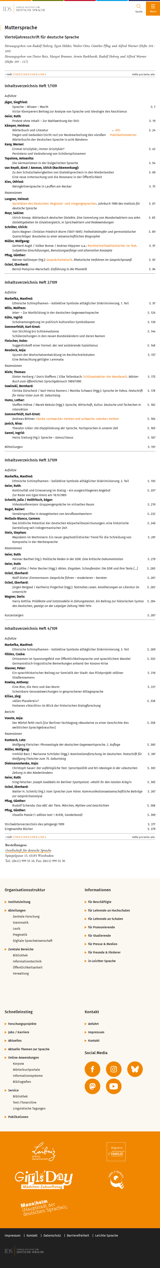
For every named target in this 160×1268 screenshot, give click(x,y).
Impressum (96, 1032)
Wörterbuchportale (26, 1070)
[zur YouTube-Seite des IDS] (114, 1086)
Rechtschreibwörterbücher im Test (112, 246)
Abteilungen (17, 910)
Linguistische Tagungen (29, 1108)
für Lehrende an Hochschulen (109, 910)
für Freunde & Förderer (104, 952)
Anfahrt (93, 1024)
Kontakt (94, 1040)
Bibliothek (20, 955)
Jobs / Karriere (18, 1032)
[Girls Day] (44, 1179)
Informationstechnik (27, 961)
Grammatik (20, 922)
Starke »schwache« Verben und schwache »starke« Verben (77, 419)
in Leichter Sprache (102, 961)
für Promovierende (101, 927)
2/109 (24, 74)
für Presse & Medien (102, 944)
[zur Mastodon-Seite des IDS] (92, 1086)
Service (13, 1090)
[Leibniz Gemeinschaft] (44, 1151)
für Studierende (99, 935)
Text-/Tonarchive (24, 1102)
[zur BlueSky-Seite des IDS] (135, 1069)
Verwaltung (21, 973)
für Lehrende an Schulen (105, 919)
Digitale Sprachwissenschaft (32, 941)
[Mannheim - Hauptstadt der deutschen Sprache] (44, 1208)
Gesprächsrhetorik (59, 260)
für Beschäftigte (99, 902)
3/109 (32, 74)
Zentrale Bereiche (21, 949)
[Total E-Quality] (116, 1179)
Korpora (18, 1063)
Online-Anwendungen (23, 1057)
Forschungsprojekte (22, 1024)
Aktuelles (15, 1040)
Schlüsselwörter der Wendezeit (105, 377)
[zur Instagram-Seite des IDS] (114, 1069)
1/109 (15, 74)
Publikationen (18, 1117)
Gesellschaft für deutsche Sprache (28, 850)
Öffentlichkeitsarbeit (28, 967)
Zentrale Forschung (26, 916)
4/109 (41, 74)
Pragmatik (20, 935)
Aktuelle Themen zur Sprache (29, 1049)
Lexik (16, 928)
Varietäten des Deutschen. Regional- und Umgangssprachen (54, 203)
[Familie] (116, 1151)
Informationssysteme (28, 1076)
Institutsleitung (19, 902)
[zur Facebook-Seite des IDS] (92, 1069)
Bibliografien (22, 1082)
